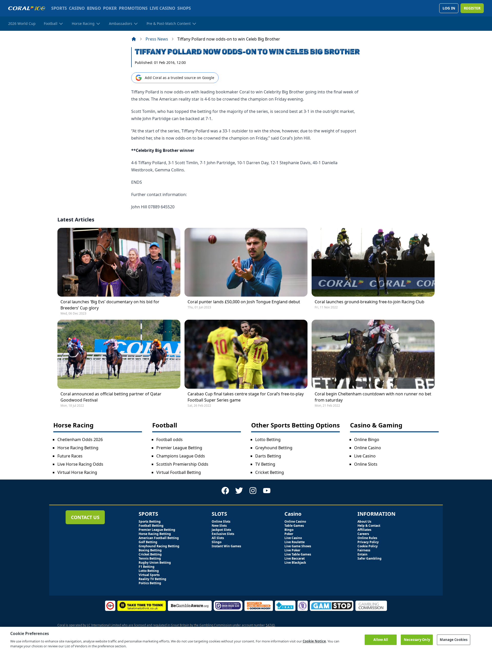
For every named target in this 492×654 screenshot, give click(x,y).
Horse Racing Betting (77, 448)
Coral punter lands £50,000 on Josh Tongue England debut (244, 302)
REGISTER (472, 8)
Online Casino (367, 448)
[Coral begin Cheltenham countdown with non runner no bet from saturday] (373, 354)
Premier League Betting (179, 448)
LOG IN (449, 8)
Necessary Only (417, 639)
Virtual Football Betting (178, 472)
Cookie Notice (314, 641)
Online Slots (365, 464)
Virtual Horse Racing (77, 472)
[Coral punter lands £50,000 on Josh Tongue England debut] (246, 262)
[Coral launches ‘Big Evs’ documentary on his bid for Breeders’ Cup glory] (118, 262)
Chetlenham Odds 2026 (80, 439)
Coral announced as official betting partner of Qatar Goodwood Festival (110, 397)
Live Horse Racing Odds (80, 464)
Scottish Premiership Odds (182, 464)
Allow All (380, 639)
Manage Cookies (453, 639)
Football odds (169, 439)
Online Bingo (366, 439)
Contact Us (85, 517)
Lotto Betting (268, 439)
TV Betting (265, 464)
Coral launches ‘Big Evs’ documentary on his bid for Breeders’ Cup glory (109, 305)
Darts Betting (268, 456)
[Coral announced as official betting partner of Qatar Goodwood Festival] (118, 354)
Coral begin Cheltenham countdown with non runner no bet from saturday (373, 397)
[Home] (133, 39)
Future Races (70, 456)
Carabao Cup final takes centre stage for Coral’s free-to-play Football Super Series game (246, 397)
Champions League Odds (180, 456)
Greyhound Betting (273, 448)
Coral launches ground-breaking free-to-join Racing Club (369, 302)
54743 (270, 625)
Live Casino (365, 456)
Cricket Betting (269, 472)
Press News (157, 39)
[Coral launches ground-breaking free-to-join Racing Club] (373, 262)
